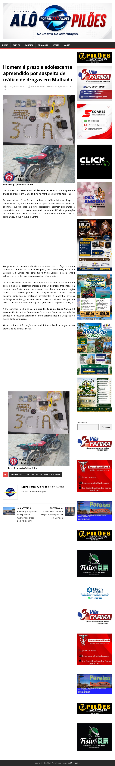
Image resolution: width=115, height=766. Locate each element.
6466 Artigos (58, 486)
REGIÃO (56, 45)
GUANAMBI (43, 45)
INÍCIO (5, 45)
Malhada (64, 86)
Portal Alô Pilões (38, 86)
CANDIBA (29, 45)
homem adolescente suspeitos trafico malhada (35, 474)
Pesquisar (82, 422)
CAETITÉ (16, 45)
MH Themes (75, 763)
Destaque (54, 86)
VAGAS (67, 45)
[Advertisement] (39, 58)
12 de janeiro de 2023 (17, 86)
